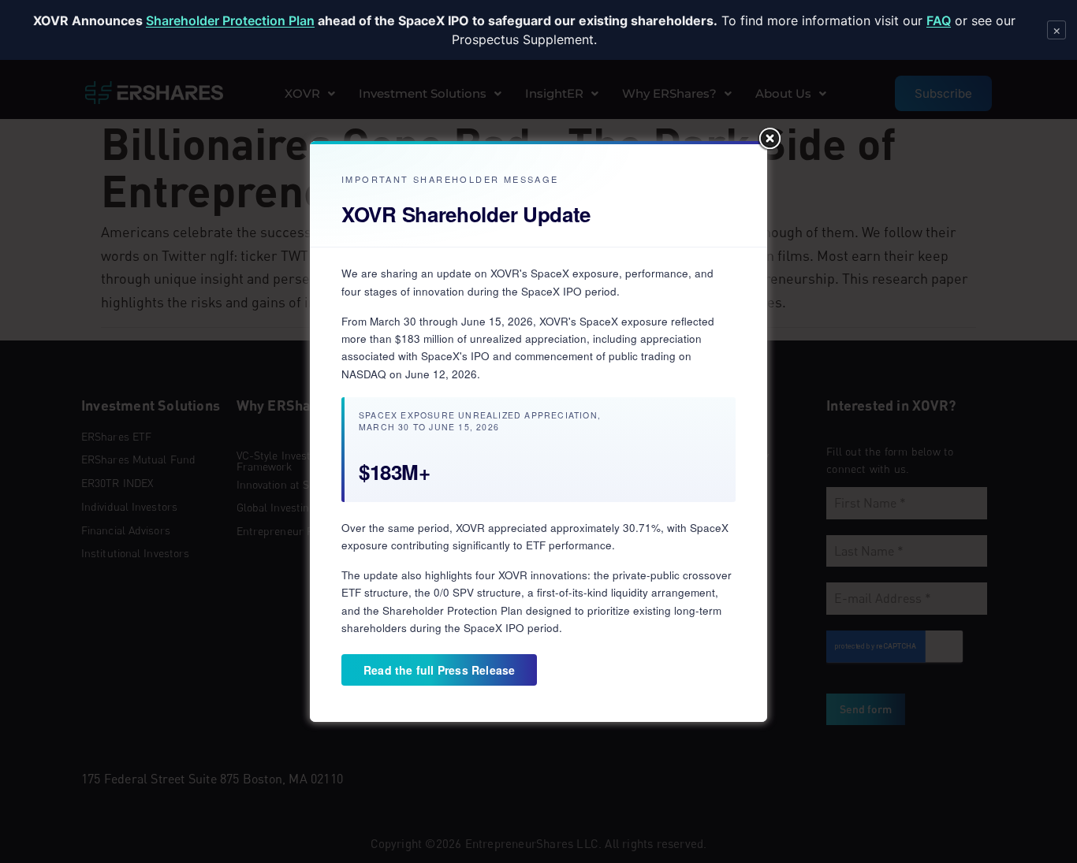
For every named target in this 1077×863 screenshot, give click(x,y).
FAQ (938, 20)
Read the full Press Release (439, 670)
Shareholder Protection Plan (230, 20)
